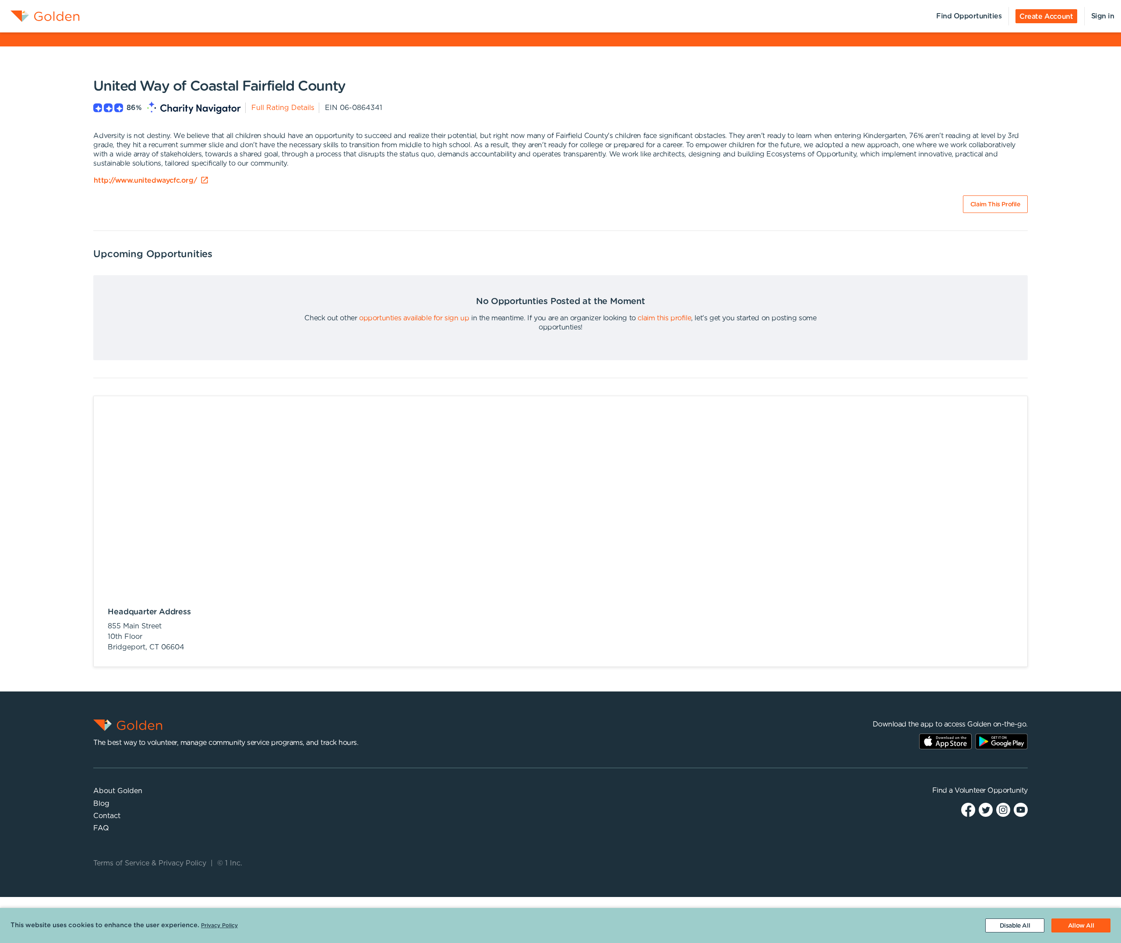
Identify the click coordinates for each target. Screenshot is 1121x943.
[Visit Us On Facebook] (968, 809)
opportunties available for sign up (414, 318)
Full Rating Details (282, 107)
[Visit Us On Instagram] (1003, 809)
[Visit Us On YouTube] (1021, 809)
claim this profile (664, 318)
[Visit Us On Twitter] (986, 809)
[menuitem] (40, 16)
